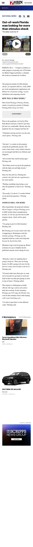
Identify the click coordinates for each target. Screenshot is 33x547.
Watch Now (27, 2)
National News (9, 16)
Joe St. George (9, 60)
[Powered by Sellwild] (28, 422)
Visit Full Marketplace (25, 317)
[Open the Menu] (3, 2)
